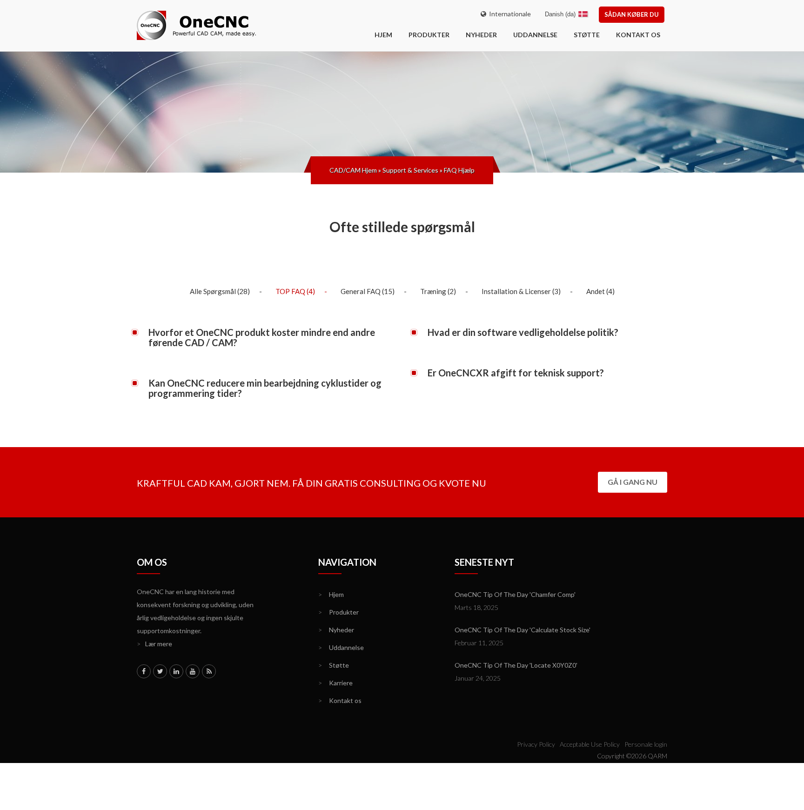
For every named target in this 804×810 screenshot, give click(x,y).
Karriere (335, 683)
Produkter (429, 35)
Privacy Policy (536, 744)
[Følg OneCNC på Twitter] (160, 671)
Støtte (587, 35)
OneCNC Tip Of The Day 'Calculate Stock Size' (522, 630)
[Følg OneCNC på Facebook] (144, 671)
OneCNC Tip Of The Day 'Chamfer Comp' (515, 594)
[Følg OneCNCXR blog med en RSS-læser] (209, 671)
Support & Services (410, 170)
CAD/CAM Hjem (353, 170)
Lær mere (154, 644)
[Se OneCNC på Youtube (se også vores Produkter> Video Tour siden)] (193, 671)
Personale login (645, 744)
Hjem (331, 594)
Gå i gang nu (632, 481)
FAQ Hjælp (459, 170)
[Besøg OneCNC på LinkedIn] (176, 671)
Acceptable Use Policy (590, 744)
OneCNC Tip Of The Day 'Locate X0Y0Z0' (516, 665)
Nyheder (481, 35)
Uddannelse (535, 35)
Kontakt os (638, 35)
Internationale (508, 14)
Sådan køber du (631, 14)
